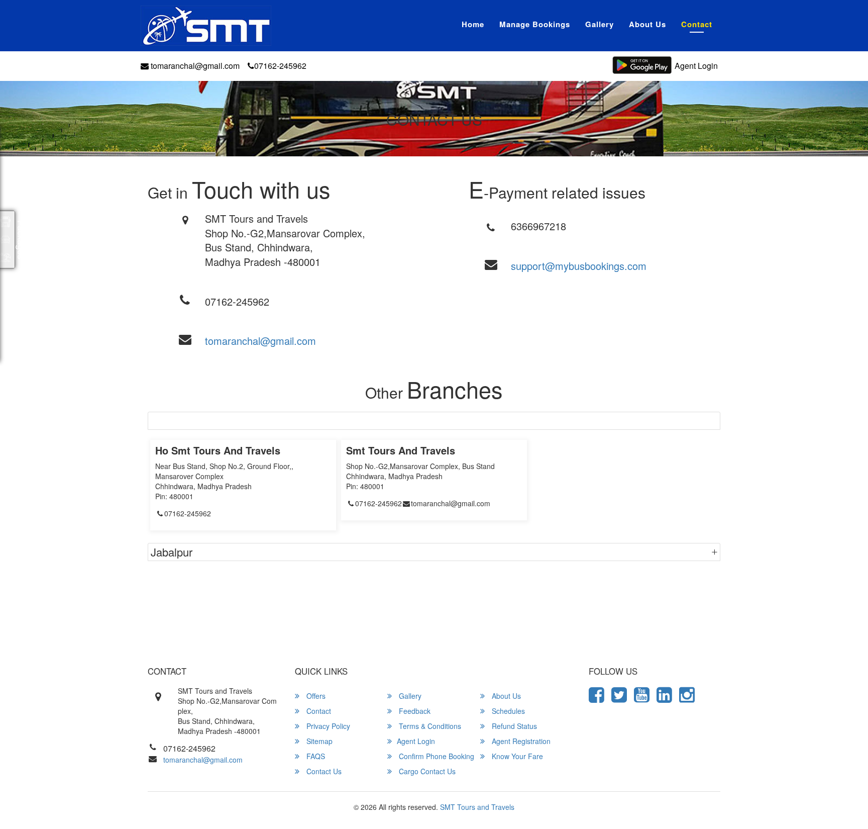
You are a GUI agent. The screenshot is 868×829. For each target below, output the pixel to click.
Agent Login (696, 65)
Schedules (507, 711)
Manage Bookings (534, 24)
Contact (696, 24)
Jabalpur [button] (171, 552)
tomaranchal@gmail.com (194, 65)
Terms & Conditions (429, 726)
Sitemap (318, 741)
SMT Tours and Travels (477, 807)
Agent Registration (520, 741)
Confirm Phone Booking (435, 756)
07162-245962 (280, 65)
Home (473, 24)
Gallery (599, 24)
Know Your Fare (516, 756)
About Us (647, 24)
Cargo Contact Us (426, 771)
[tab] (434, 421)
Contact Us (323, 771)
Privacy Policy (327, 726)
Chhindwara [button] (180, 420)
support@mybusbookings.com (578, 265)
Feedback (413, 711)
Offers (314, 696)
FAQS (314, 756)
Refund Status (513, 726)
